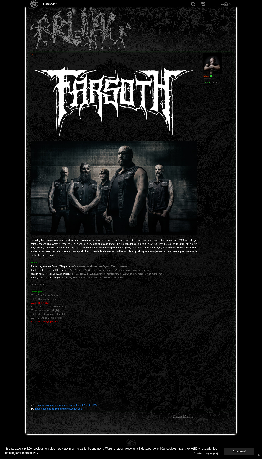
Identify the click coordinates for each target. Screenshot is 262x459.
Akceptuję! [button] (239, 451)
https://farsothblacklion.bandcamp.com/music (58, 408)
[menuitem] (231, 428)
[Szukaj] (193, 4)
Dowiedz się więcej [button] (205, 453)
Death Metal (183, 416)
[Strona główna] (34, 4)
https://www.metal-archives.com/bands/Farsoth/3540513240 (66, 405)
